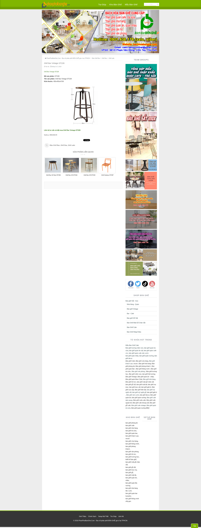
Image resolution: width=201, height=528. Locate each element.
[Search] (157, 4)
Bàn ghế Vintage (132, 309)
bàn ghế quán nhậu (132, 356)
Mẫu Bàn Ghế (131, 4)
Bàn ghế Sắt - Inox (132, 301)
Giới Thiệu (82, 516)
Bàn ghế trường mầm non (134, 348)
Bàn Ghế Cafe (132, 327)
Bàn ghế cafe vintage (138, 405)
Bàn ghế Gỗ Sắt (132, 318)
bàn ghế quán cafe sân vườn (139, 353)
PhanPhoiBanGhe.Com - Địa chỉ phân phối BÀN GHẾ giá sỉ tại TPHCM (103, 520)
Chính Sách (92, 516)
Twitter (138, 287)
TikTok (145, 287)
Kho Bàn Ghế (115, 4)
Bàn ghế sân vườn (132, 395)
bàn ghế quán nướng (146, 356)
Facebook (130, 287)
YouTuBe (152, 287)
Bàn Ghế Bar (55, 145)
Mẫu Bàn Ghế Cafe (132, 345)
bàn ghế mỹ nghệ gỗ (139, 392)
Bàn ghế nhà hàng (149, 379)
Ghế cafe (71, 145)
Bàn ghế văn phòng (138, 371)
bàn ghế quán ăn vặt (136, 350)
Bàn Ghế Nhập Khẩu (134, 332)
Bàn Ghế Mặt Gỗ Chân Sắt (136, 323)
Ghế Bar (64, 145)
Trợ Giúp (102, 4)
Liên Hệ (121, 516)
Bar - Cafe (130, 313)
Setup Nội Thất (103, 516)
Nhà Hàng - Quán (133, 304)
